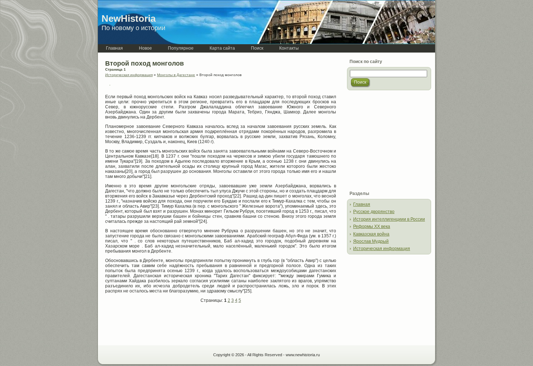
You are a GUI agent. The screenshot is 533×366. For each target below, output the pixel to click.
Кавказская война (371, 234)
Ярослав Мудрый (371, 241)
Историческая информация (129, 75)
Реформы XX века (371, 226)
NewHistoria (129, 18)
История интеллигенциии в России (389, 219)
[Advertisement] (190, 325)
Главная (361, 204)
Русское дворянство (373, 211)
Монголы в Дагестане (176, 75)
